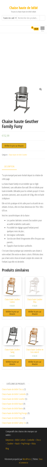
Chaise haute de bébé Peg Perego (14, 413)
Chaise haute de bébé (23, 7)
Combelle (30, 439)
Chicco (38, 439)
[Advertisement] (23, 58)
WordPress (27, 459)
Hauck (17, 443)
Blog (7, 448)
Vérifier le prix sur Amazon (14, 145)
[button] (40, 89)
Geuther (10, 443)
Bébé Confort (20, 439)
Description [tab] (9, 166)
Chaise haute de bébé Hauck (12, 403)
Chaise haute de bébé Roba (12, 417)
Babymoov (9, 439)
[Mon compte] (28, 29)
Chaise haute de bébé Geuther (18, 155)
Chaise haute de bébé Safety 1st (14, 422)
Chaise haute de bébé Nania (12, 408)
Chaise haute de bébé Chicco (12, 389)
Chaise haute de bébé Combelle (14, 394)
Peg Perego (25, 443)
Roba (34, 443)
